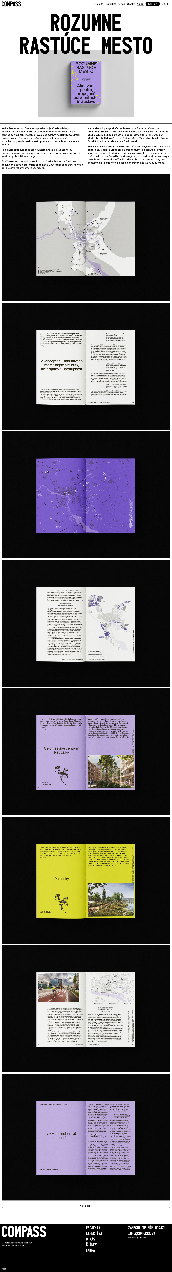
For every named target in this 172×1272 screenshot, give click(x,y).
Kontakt (152, 3)
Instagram (132, 1238)
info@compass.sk (141, 1233)
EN (168, 3)
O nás (121, 3)
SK (163, 3)
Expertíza (111, 3)
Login (4, 1269)
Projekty (99, 3)
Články (131, 3)
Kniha (140, 3)
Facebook (142, 1238)
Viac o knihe (86, 1206)
